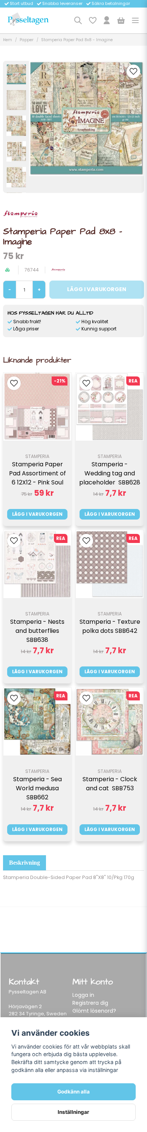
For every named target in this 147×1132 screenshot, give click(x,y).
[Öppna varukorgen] (121, 20)
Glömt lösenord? (94, 1011)
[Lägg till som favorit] (92, 20)
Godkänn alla (73, 1092)
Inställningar (73, 1112)
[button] (133, 71)
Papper (27, 40)
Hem (7, 40)
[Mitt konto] (107, 20)
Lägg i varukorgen (37, 514)
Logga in (83, 995)
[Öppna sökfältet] (78, 20)
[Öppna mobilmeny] (135, 20)
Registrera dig (90, 1003)
